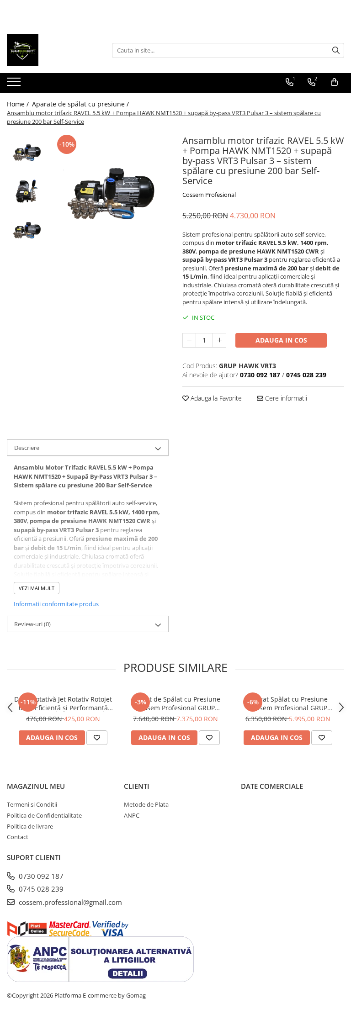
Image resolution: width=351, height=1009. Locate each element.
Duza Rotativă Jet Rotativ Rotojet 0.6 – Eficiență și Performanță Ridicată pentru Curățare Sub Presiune (63, 703)
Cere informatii (285, 398)
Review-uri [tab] (32, 624)
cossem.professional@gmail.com (69, 902)
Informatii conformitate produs (56, 604)
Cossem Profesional (209, 194)
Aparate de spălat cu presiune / (81, 104)
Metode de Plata (146, 804)
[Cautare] (336, 50)
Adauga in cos (281, 340)
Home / (19, 104)
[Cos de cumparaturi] (334, 82)
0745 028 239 (40, 888)
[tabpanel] (109, 191)
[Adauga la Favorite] (96, 737)
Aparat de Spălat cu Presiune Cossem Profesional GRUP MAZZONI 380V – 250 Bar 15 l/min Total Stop (175, 703)
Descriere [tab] (26, 448)
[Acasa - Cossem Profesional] (52, 50)
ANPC (131, 815)
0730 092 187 (40, 876)
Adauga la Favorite (215, 398)
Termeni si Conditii (32, 804)
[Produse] (15, 84)
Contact (17, 837)
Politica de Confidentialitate (44, 815)
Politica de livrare (30, 826)
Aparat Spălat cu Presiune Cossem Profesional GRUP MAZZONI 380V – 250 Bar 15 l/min (288, 703)
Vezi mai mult (36, 588)
